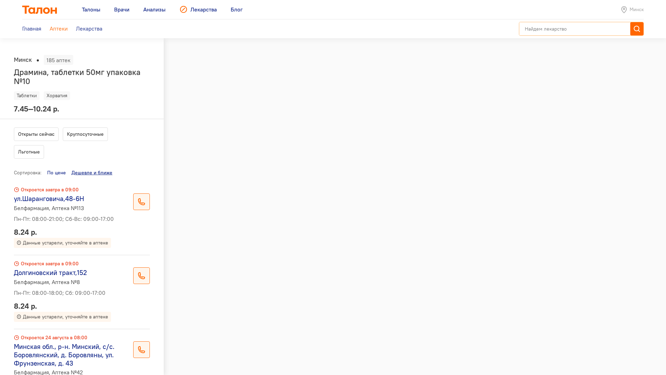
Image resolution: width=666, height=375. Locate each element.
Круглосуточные (85, 134)
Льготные (29, 152)
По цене (56, 172)
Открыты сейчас (36, 134)
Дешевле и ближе (91, 172)
